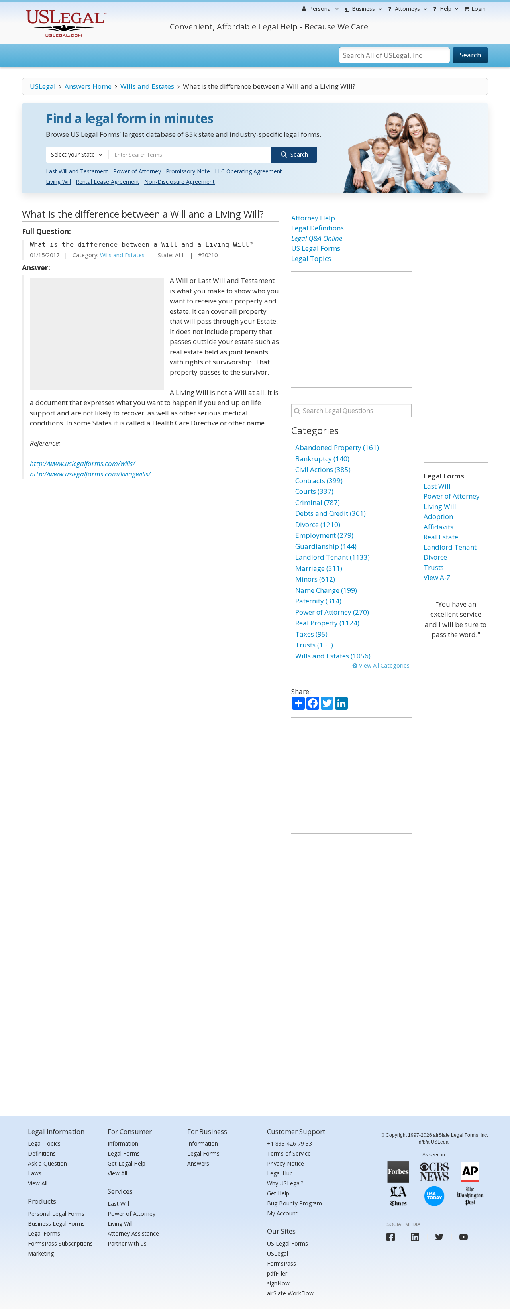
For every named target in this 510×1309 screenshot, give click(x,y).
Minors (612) (315, 579)
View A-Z (437, 577)
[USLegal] (65, 11)
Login (478, 8)
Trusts (434, 567)
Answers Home (88, 86)
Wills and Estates (147, 86)
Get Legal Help (126, 1163)
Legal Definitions (317, 227)
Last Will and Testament (77, 171)
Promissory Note (188, 171)
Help (444, 8)
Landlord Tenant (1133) (332, 557)
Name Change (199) (326, 590)
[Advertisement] (97, 334)
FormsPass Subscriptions (60, 1243)
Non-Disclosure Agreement (179, 181)
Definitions (42, 1153)
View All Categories (383, 665)
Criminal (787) (317, 502)
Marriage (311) (318, 568)
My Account (282, 1213)
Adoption (438, 516)
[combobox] (77, 155)
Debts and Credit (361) (330, 513)
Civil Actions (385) (323, 469)
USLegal (43, 86)
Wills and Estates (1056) (333, 655)
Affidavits (438, 526)
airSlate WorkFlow (290, 1293)
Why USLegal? (285, 1183)
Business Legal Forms (56, 1223)
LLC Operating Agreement (248, 171)
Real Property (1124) (327, 622)
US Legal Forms (315, 248)
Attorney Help (313, 217)
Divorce (435, 557)
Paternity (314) (318, 600)
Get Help (278, 1193)
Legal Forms (44, 1233)
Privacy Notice (285, 1163)
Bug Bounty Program (294, 1203)
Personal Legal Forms (56, 1213)
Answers (198, 1163)
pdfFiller (277, 1273)
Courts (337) (314, 491)
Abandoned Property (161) (337, 447)
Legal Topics (311, 258)
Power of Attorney (137, 171)
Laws (34, 1173)
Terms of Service (289, 1153)
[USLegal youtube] (463, 1237)
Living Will (58, 181)
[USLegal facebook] (390, 1237)
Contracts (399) (319, 480)
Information (123, 1143)
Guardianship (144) (326, 546)
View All (37, 1183)
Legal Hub (280, 1173)
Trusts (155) (314, 644)
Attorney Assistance (133, 1233)
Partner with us (127, 1243)
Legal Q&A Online (316, 238)
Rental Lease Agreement (107, 181)
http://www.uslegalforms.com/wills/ (83, 463)
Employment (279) (324, 535)
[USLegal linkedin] (415, 1237)
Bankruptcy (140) (322, 458)
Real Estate (441, 536)
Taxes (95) (311, 634)
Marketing (41, 1253)
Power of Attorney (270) (332, 612)
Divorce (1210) (317, 524)
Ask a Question (47, 1163)
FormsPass (281, 1263)
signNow (278, 1283)
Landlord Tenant (450, 547)
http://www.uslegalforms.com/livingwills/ (90, 473)
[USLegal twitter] (439, 1237)
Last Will (437, 486)
